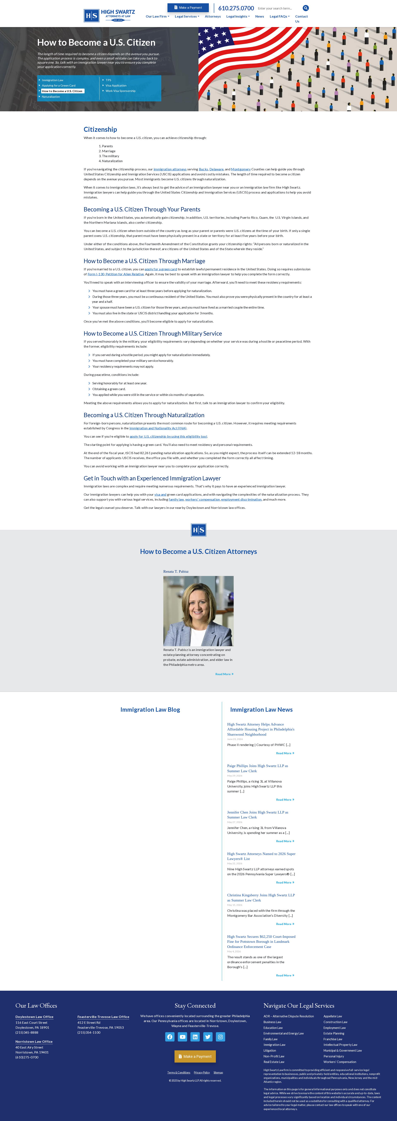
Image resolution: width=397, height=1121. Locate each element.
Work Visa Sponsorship (121, 91)
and (163, 494)
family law (176, 499)
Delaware (216, 169)
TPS (108, 80)
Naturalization (51, 96)
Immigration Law (52, 80)
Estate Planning (334, 1033)
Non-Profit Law (274, 1056)
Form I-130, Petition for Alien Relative (116, 274)
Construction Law (335, 1022)
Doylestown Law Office (35, 1017)
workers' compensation (202, 499)
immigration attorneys (170, 169)
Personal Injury (334, 1056)
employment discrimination (241, 499)
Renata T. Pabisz (176, 571)
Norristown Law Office (34, 1042)
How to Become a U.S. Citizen (62, 91)
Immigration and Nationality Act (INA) (158, 428)
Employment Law (335, 1028)
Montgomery (241, 169)
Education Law (273, 1028)
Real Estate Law (274, 1062)
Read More (223, 674)
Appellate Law (333, 1016)
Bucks (203, 169)
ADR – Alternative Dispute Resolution (289, 1016)
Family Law (270, 1039)
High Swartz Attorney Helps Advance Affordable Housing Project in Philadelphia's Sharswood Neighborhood (260, 729)
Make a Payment (190, 8)
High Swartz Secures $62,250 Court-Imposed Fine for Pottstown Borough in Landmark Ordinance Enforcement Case (261, 942)
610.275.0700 (236, 8)
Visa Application (116, 85)
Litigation (270, 1050)
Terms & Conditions (178, 1072)
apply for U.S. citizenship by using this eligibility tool (168, 436)
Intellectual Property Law (340, 1045)
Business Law (272, 1022)
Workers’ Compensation (340, 1062)
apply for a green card (161, 269)
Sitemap (218, 1072)
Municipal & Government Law (343, 1050)
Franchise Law (333, 1039)
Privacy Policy (202, 1072)
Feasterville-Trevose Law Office (103, 1017)
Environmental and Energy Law (284, 1033)
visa (157, 494)
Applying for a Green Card (58, 85)
